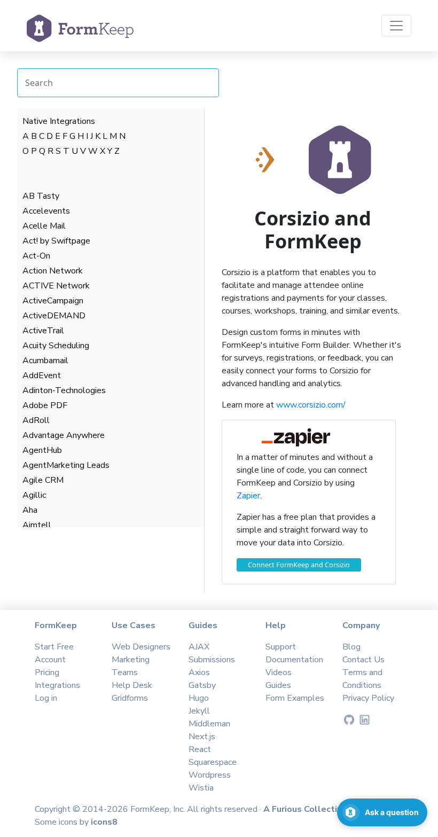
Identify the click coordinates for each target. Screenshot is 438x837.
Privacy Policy (368, 698)
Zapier (248, 496)
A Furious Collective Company (325, 809)
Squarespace (213, 762)
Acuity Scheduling (55, 345)
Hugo (199, 698)
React (200, 749)
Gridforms (130, 698)
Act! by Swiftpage (56, 241)
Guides (278, 685)
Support (280, 647)
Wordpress (210, 775)
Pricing (47, 672)
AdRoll (36, 420)
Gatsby (202, 685)
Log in (46, 698)
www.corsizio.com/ (311, 405)
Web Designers (141, 647)
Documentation (294, 660)
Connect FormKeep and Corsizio (299, 564)
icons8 (104, 822)
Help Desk (132, 685)
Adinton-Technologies (64, 390)
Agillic (34, 495)
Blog (351, 647)
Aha (29, 510)
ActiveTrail (43, 331)
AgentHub (42, 450)
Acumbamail (45, 360)
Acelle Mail (44, 226)
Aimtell (36, 525)
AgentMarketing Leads (66, 465)
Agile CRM (43, 480)
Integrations (57, 685)
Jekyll (199, 711)
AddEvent (41, 375)
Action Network (52, 271)
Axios (199, 672)
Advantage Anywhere (63, 435)
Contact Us (363, 660)
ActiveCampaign (52, 301)
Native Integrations (58, 121)
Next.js (202, 736)
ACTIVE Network (56, 286)
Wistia (201, 788)
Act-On (36, 256)
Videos (278, 672)
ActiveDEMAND (53, 316)
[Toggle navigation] (396, 25)
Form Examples (294, 698)
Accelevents (46, 211)
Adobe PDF (44, 405)
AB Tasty (40, 196)
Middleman (209, 724)
